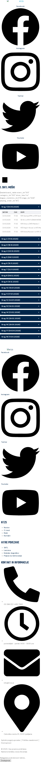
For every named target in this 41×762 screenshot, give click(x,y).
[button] (4, 180)
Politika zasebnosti (30, 740)
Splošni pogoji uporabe (10, 740)
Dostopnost (6, 743)
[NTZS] (20, 1)
